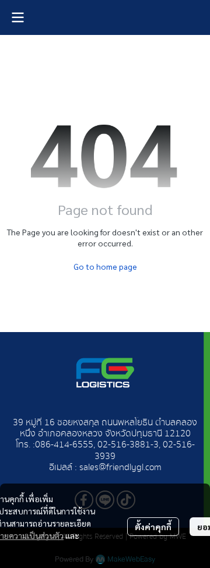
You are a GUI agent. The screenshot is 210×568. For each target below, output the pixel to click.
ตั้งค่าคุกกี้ (153, 526)
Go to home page (105, 266)
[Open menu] (17, 17)
